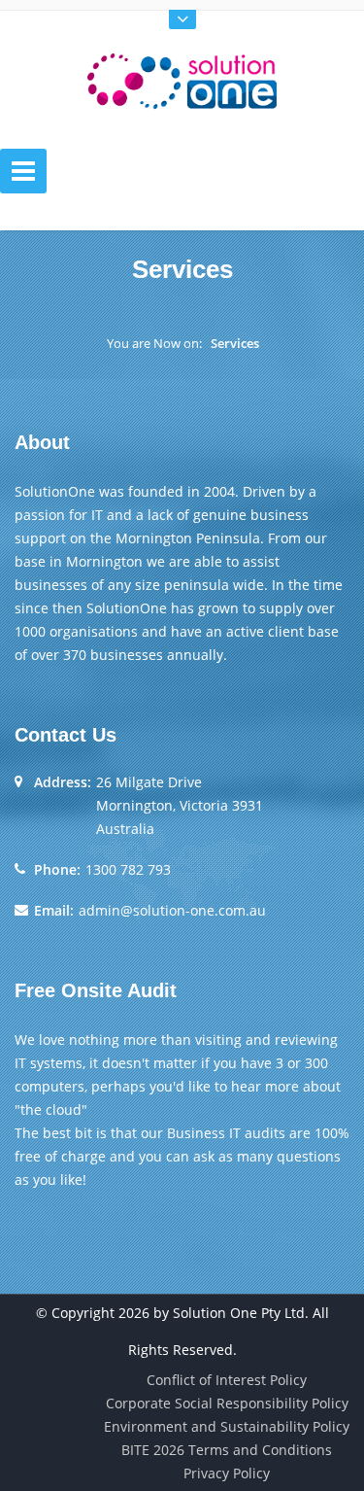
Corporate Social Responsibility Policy (227, 1403)
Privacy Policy (226, 1473)
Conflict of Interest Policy (227, 1379)
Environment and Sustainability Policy (226, 1426)
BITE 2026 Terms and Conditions (226, 1449)
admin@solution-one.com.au (172, 910)
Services (235, 343)
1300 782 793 (128, 869)
